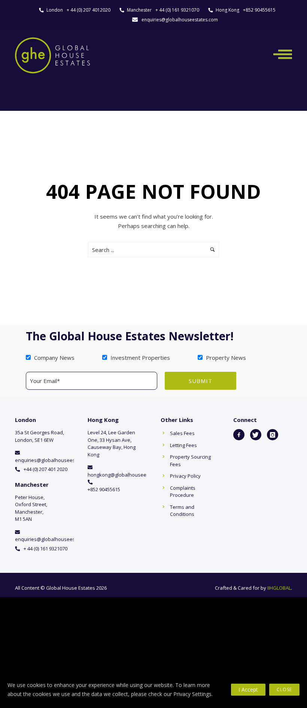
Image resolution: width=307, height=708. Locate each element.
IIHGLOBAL (279, 587)
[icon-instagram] (272, 434)
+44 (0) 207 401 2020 (45, 469)
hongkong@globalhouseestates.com (129, 474)
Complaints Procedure (182, 491)
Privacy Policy (185, 475)
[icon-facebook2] (238, 434)
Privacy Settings (192, 694)
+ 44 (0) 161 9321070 (177, 10)
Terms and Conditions (182, 511)
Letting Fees (183, 445)
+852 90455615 (259, 10)
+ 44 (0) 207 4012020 (88, 10)
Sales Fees (182, 433)
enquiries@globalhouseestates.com (180, 19)
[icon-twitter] (255, 434)
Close (284, 689)
